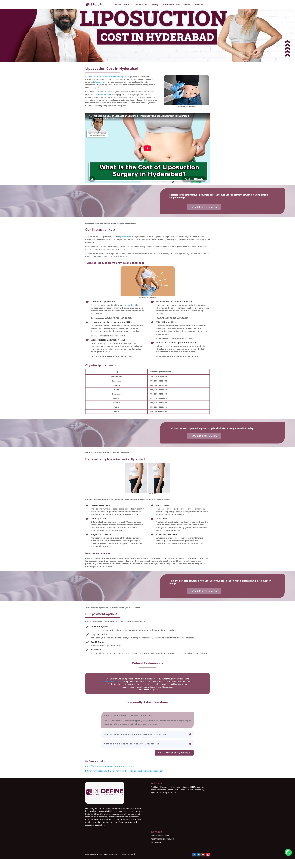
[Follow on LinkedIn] (199, 854)
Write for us (156, 842)
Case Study (168, 4)
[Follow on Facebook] (194, 854)
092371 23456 (163, 835)
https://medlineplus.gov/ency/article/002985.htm (109, 766)
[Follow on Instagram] (208, 854)
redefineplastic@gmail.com (162, 839)
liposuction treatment (112, 681)
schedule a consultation (204, 207)
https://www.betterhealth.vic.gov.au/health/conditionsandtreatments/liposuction (124, 771)
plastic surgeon (101, 82)
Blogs (178, 4)
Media (187, 4)
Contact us (198, 4)
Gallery (155, 4)
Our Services (140, 4)
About (127, 4)
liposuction (126, 237)
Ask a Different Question (174, 753)
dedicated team (104, 94)
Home (118, 4)
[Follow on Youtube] (203, 854)
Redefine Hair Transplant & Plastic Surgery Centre (108, 76)
